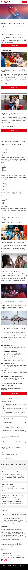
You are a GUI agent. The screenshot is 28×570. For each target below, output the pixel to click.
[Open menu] (2, 2)
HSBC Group (5, 565)
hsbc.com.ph (4, 539)
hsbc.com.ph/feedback (15, 539)
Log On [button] (24, 1)
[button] (14, 389)
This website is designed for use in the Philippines (14, 568)
